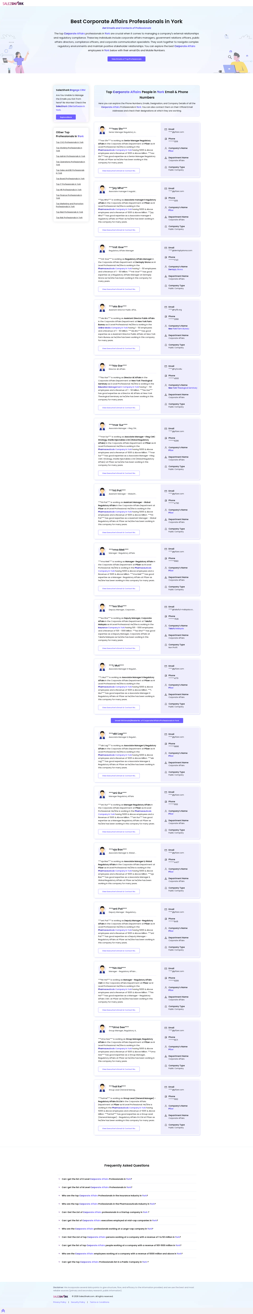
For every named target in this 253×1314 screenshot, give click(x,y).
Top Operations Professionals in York (70, 163)
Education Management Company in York (118, 387)
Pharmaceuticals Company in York (115, 150)
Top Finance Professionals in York (69, 196)
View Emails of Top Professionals (126, 59)
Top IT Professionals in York (68, 184)
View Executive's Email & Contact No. (119, 171)
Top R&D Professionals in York (69, 212)
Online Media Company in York (113, 327)
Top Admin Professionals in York (70, 156)
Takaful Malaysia (176, 628)
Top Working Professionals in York (69, 149)
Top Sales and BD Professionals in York (70, 171)
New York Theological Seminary (183, 388)
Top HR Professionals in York (68, 189)
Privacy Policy (59, 1302)
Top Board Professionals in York (70, 178)
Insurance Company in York (111, 627)
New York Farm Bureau (179, 328)
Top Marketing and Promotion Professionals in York (69, 205)
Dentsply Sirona (176, 269)
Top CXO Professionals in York (69, 142)
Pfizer (171, 151)
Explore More (66, 117)
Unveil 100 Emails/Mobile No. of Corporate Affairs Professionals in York (147, 720)
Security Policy (78, 1302)
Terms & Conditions (99, 1302)
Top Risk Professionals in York (69, 217)
